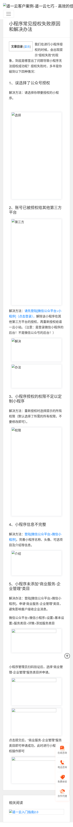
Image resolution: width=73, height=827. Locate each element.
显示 (27, 46)
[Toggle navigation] (8, 14)
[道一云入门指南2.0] (36, 811)
